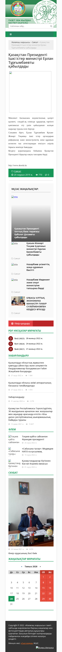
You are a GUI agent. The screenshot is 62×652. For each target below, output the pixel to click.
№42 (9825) (19, 338)
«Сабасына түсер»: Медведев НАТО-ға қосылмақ (37, 450)
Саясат (17, 171)
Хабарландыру (16, 397)
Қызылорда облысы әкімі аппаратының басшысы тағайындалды (29, 384)
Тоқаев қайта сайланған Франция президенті (35, 438)
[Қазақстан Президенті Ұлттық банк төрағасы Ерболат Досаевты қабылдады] (31, 196)
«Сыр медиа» (27, 643)
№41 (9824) (19, 343)
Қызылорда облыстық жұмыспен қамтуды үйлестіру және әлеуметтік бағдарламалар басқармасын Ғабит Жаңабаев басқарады (27, 367)
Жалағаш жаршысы (31, 13)
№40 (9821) (19, 349)
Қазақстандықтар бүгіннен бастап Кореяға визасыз (36, 462)
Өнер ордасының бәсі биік (22, 553)
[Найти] (51, 26)
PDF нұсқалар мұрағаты (24, 330)
